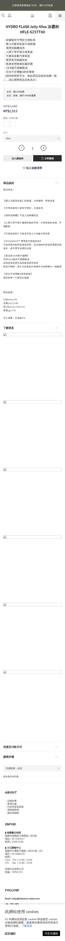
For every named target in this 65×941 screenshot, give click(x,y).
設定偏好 (10, 933)
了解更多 (27, 925)
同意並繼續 (51, 933)
